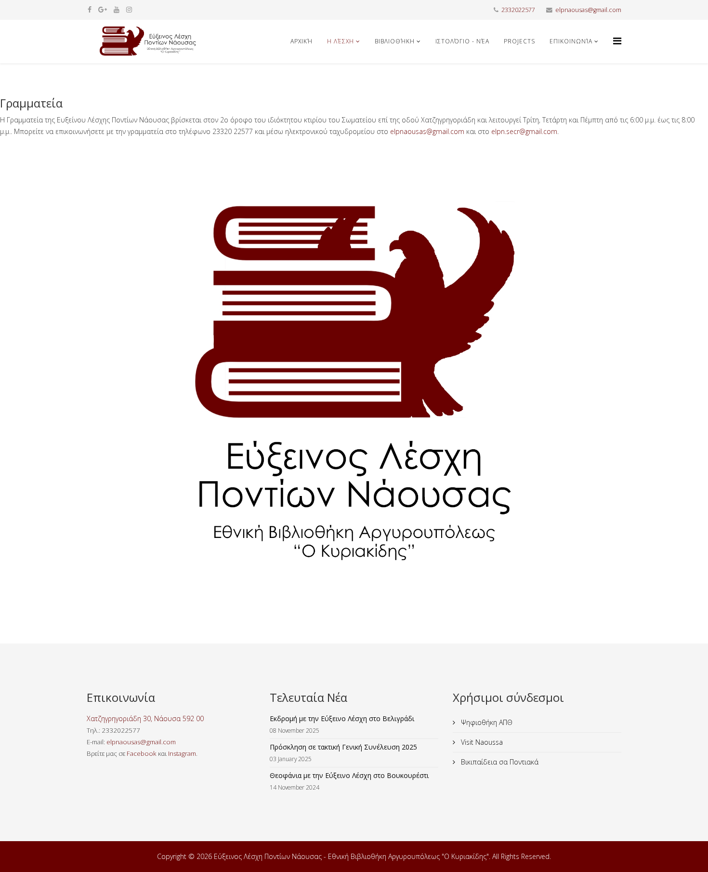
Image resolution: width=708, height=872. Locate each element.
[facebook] (90, 9)
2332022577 (518, 10)
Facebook (142, 753)
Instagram (182, 753)
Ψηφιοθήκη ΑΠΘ (485, 722)
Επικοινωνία (571, 41)
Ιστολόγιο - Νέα (462, 41)
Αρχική (301, 41)
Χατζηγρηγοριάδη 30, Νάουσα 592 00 (145, 718)
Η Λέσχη (340, 41)
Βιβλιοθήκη (395, 41)
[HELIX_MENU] (617, 41)
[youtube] (116, 9)
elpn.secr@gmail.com (524, 131)
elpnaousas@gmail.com (588, 10)
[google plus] (102, 9)
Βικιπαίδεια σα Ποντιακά (498, 761)
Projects (519, 41)
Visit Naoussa (481, 742)
